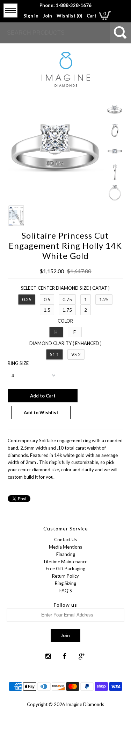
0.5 (47, 299)
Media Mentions (65, 547)
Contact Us (65, 539)
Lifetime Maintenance (65, 561)
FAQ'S (65, 590)
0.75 (67, 299)
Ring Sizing (65, 583)
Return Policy (65, 576)
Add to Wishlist (41, 412)
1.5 (47, 310)
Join (47, 16)
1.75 (67, 310)
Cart (91, 16)
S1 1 (54, 354)
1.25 (104, 299)
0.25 (26, 299)
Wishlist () (69, 16)
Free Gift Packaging (65, 568)
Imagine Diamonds (85, 704)
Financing (65, 554)
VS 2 (76, 354)
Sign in (30, 16)
